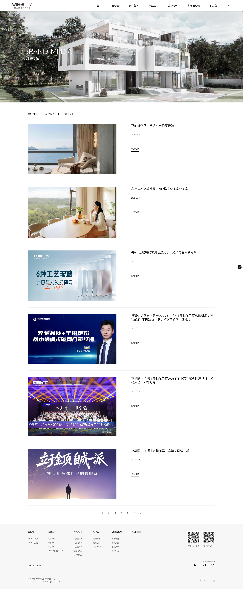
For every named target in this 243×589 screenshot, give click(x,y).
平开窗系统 (77, 539)
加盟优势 (115, 539)
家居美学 (51, 547)
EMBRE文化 (33, 543)
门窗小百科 (68, 114)
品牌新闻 (32, 114)
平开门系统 (77, 543)
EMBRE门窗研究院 (55, 551)
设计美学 (133, 5)
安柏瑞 (115, 5)
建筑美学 (51, 539)
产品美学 (51, 543)
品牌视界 (50, 114)
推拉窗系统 (77, 547)
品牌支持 (115, 543)
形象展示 (115, 547)
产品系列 (153, 5)
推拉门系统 (77, 551)
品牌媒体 (173, 5)
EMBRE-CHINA (35, 566)
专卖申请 (115, 551)
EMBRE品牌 (33, 539)
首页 (99, 5)
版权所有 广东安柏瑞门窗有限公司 (41, 579)
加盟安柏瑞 (194, 5)
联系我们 (214, 5)
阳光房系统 (77, 555)
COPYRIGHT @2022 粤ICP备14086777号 (44, 582)
